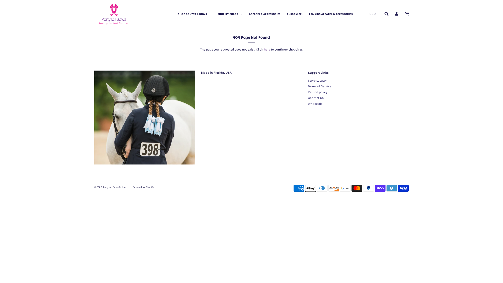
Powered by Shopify (143, 187)
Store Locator (317, 80)
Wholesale (315, 104)
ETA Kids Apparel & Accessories (331, 14)
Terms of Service (319, 86)
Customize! (295, 14)
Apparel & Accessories (265, 14)
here (267, 49)
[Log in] (396, 14)
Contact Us (316, 98)
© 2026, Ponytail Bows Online (110, 187)
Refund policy (317, 92)
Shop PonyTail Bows (193, 14)
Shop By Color (228, 14)
